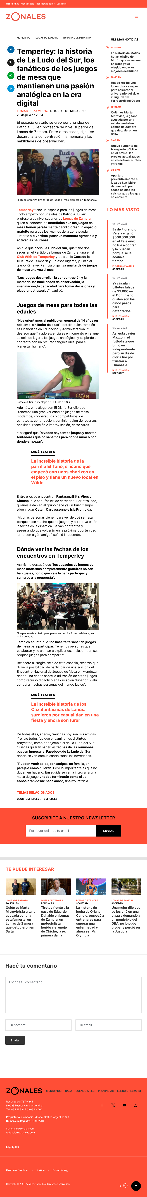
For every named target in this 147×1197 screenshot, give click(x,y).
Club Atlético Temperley (36, 257)
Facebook (102, 1105)
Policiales (12, 903)
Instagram (135, 1105)
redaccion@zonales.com (20, 1132)
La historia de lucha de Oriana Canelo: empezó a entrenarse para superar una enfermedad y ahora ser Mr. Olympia (90, 921)
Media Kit (12, 1147)
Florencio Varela (123, 266)
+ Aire (40, 1170)
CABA (68, 1090)
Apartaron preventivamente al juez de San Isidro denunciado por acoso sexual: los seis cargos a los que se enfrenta (125, 186)
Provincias (106, 1090)
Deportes (118, 373)
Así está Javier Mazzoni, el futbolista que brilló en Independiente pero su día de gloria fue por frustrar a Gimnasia (123, 349)
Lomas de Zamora (46, 37)
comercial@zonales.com (20, 1128)
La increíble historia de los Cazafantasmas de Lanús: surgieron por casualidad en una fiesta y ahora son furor (65, 712)
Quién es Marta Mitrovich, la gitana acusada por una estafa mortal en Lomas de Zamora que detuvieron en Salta (124, 123)
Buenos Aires (120, 316)
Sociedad (118, 269)
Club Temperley (28, 798)
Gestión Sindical (17, 1170)
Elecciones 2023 (129, 1090)
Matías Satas (27, 4)
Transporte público (45, 4)
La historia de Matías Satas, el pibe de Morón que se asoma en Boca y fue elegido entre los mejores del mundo (126, 62)
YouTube (124, 1105)
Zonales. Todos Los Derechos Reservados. (48, 1184)
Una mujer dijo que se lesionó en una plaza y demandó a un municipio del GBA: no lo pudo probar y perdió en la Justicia (126, 919)
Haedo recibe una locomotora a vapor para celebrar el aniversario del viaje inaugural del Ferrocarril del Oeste (125, 91)
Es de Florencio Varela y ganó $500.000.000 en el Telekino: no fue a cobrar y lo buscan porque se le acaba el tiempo (124, 245)
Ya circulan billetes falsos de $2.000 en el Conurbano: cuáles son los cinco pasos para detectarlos (123, 297)
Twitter (113, 1105)
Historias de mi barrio (77, 37)
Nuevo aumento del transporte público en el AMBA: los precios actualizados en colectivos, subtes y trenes (126, 154)
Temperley (25, 210)
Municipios (23, 37)
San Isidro (62, 4)
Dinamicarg (60, 1170)
